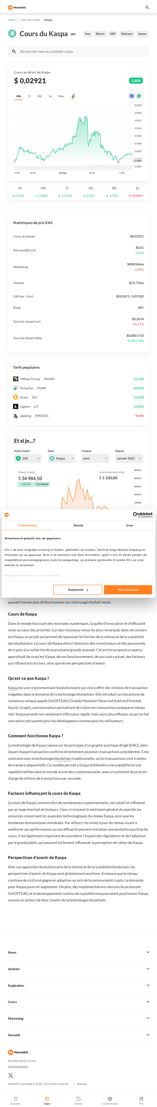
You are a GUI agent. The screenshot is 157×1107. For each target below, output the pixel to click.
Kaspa (13, 687)
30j (39, 96)
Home (11, 19)
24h (18, 96)
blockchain (63, 758)
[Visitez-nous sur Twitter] (10, 1075)
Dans (51, 451)
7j (29, 96)
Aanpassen (76, 589)
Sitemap (82, 1084)
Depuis (119, 451)
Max (61, 96)
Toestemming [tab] (27, 525)
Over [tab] (129, 525)
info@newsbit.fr (18, 1066)
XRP (113, 33)
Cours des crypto (30, 19)
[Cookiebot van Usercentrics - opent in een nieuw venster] (135, 515)
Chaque (86, 451)
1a (50, 96)
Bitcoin (100, 33)
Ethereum (127, 33)
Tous (87, 33)
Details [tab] (78, 525)
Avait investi (22, 451)
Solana (142, 33)
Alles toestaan (128, 589)
